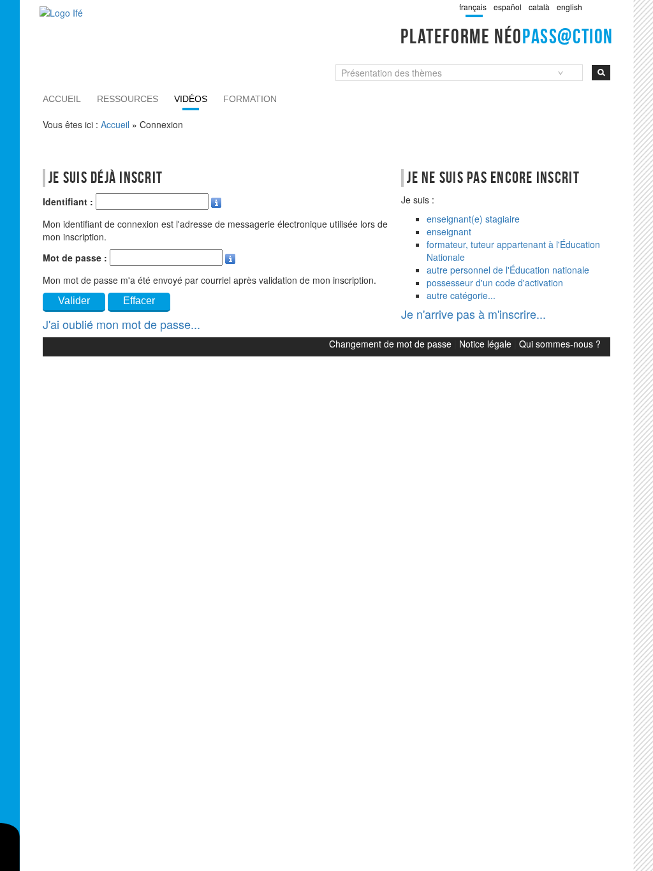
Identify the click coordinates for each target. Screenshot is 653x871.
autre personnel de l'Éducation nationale (508, 269)
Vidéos (190, 99)
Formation (250, 99)
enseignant (449, 231)
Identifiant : (68, 201)
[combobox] (459, 72)
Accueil (62, 99)
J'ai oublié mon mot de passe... (121, 324)
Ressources (127, 99)
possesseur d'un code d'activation (495, 282)
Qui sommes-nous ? (560, 343)
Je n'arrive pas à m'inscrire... (473, 313)
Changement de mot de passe (390, 343)
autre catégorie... (461, 295)
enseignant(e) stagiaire (473, 218)
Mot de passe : (75, 257)
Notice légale (485, 343)
